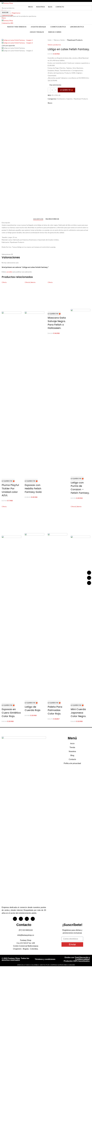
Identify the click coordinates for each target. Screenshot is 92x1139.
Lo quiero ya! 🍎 (66, 90)
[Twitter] (89, 583)
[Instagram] (89, 578)
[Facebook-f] (89, 573)
